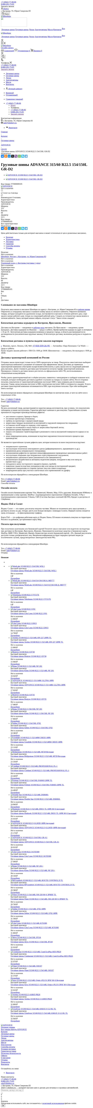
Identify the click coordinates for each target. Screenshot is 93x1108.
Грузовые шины (7, 1036)
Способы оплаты (8, 1047)
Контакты (5, 1064)
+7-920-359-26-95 (41, 346)
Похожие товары (8, 1027)
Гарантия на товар (8, 1051)
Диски (3, 1038)
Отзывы (4, 1060)
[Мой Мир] (9, 156)
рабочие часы (38, 328)
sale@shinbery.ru (10, 123)
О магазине (5, 1058)
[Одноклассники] (5, 156)
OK (3, 1106)
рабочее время (84, 309)
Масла (3, 1042)
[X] (12, 156)
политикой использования (53, 1103)
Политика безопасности (11, 1053)
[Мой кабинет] (2, 41)
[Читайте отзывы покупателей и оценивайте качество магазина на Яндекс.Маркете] (14, 26)
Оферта (4, 1056)
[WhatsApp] (19, 156)
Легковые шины (7, 1034)
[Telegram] (26, 156)
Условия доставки (8, 1049)
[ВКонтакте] (2, 156)
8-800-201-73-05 (7, 4)
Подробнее (15, 578)
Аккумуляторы (7, 1040)
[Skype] (22, 156)
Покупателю (6, 1045)
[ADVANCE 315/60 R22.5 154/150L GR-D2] (24, 175)
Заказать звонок (7, 69)
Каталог (4, 1032)
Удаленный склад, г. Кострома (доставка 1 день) (20, 263)
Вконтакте (13, 128)
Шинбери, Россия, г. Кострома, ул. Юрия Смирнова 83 (23, 257)
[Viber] (16, 156)
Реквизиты (5, 1062)
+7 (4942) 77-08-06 (8, 2)
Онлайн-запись (7, 48)
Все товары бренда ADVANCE (14, 1029)
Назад (13, 105)
